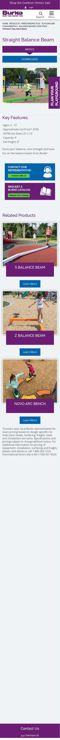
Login (31, 7)
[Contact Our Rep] (30, 171)
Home (5, 23)
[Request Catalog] (30, 191)
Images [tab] (29, 49)
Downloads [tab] (30, 59)
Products (14, 23)
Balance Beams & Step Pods (33, 26)
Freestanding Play (30, 23)
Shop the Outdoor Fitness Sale (30, 3)
